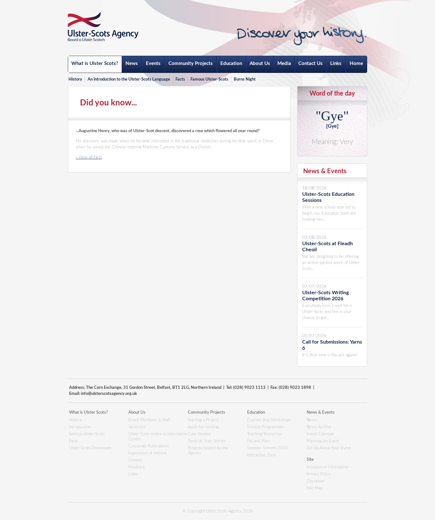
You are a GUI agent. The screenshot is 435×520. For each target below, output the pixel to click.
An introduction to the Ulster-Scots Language (129, 79)
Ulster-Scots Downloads (90, 448)
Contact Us (310, 63)
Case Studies (199, 434)
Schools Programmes (265, 427)
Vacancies (136, 427)
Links (335, 63)
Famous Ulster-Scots (209, 79)
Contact (135, 460)
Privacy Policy (319, 474)
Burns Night (245, 79)
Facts (180, 79)
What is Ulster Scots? (94, 63)
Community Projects (190, 63)
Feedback (136, 467)
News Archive (319, 427)
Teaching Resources (264, 434)
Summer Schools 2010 (267, 448)
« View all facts (89, 157)
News (131, 63)
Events (153, 63)
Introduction (79, 427)
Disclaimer (316, 481)
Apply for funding (203, 427)
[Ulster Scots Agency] (103, 26)
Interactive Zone (261, 455)
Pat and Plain (258, 441)
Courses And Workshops (268, 420)
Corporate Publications (148, 446)
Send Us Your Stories (206, 441)
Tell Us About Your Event (329, 448)
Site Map (315, 488)
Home (356, 63)
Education (231, 63)
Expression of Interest (147, 453)
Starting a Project (203, 420)
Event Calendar (320, 434)
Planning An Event (323, 441)
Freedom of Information (327, 467)
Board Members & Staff (149, 420)
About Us (260, 63)
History (75, 79)
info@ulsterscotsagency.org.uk (109, 394)
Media (284, 63)
